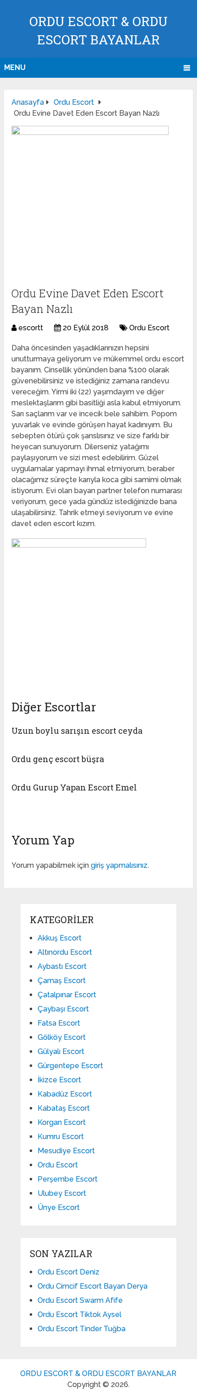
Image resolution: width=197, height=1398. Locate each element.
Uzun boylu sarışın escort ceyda (76, 730)
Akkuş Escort (60, 938)
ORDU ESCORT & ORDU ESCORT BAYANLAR (98, 1373)
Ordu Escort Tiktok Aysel (79, 1314)
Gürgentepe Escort (70, 1065)
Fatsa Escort (59, 1023)
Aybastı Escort (62, 966)
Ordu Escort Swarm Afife (80, 1300)
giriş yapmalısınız (119, 865)
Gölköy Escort (62, 1037)
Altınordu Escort (65, 952)
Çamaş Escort (62, 980)
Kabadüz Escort (65, 1094)
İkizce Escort (59, 1079)
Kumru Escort (61, 1136)
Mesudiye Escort (66, 1150)
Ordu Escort (149, 327)
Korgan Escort (62, 1122)
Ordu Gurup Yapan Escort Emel (74, 787)
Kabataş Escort (64, 1108)
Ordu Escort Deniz (68, 1272)
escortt (30, 327)
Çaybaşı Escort (63, 1009)
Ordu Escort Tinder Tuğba (82, 1328)
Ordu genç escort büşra (57, 758)
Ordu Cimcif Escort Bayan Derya (93, 1286)
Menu (15, 67)
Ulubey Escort (62, 1193)
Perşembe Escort (68, 1179)
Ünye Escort (59, 1207)
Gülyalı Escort (61, 1051)
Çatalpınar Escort (67, 994)
